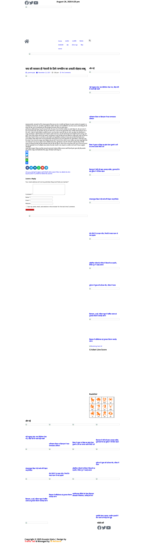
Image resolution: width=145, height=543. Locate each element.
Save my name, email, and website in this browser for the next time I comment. (51, 206)
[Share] (57, 162)
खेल (68, 45)
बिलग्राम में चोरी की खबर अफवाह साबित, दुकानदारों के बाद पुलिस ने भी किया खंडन (104, 170)
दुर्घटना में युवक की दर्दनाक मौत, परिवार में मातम (102, 285)
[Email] (57, 157)
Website (28, 203)
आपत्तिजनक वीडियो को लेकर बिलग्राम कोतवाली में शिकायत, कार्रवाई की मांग (83, 494)
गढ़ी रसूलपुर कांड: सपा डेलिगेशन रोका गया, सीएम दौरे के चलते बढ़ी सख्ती (36, 437)
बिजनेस (81, 41)
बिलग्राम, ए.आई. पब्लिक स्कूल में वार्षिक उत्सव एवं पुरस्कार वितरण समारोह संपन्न (103, 315)
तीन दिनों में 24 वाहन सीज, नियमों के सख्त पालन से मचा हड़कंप (59, 474)
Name (28, 197)
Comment (29, 194)
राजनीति (74, 41)
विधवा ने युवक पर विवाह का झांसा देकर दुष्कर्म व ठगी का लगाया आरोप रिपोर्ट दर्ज (103, 146)
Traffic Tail (30, 541)
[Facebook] (27, 3)
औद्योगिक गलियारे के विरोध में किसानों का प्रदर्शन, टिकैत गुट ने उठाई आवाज (103, 264)
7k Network (55, 541)
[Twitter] (31, 3)
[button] (89, 40)
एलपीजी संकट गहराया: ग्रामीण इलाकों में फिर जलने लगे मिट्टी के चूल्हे (107, 516)
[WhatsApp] (57, 160)
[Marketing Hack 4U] (95, 346)
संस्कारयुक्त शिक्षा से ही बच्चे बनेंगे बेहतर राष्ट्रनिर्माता (103, 199)
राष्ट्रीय (67, 41)
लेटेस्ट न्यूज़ (74, 45)
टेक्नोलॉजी (60, 45)
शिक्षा (82, 45)
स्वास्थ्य (60, 49)
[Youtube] (36, 3)
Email (28, 200)
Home (60, 41)
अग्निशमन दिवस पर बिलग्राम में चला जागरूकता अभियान (59, 445)
